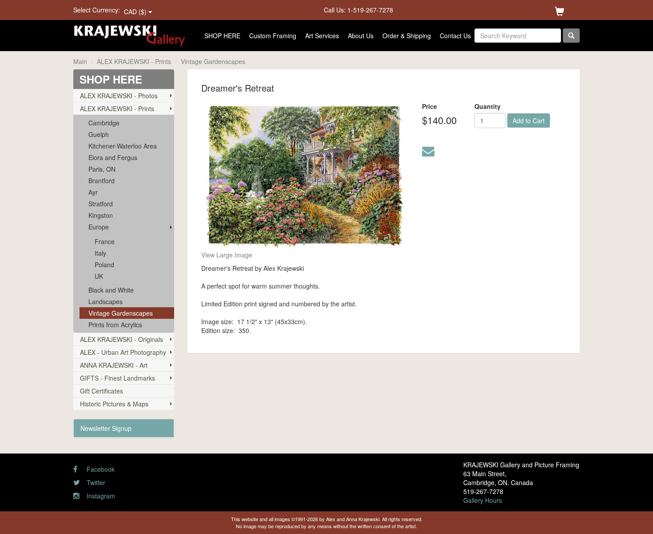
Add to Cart (529, 120)
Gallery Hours (482, 500)
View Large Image (226, 254)
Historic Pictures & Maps (114, 403)
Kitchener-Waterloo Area (122, 145)
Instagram (100, 495)
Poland (104, 264)
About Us (361, 35)
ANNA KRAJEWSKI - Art (113, 365)
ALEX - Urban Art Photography (123, 352)
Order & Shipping (406, 35)
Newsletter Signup (105, 428)
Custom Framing (272, 35)
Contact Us (455, 35)
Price (429, 106)
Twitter (95, 482)
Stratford (100, 203)
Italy (100, 253)
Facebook (100, 469)
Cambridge (103, 122)
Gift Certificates (101, 390)
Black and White (111, 289)
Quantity (487, 106)
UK (99, 276)
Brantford (101, 180)
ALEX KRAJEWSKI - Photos (119, 95)
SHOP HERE (222, 35)
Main (80, 61)
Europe (98, 226)
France (105, 241)
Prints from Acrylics (115, 324)
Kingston (100, 215)
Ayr (93, 192)
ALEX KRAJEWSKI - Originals (121, 339)
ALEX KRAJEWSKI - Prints (134, 61)
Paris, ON (101, 169)
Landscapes (105, 301)
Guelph (98, 134)
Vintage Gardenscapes (213, 61)
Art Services (322, 35)
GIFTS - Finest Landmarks (117, 377)
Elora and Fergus (112, 157)
